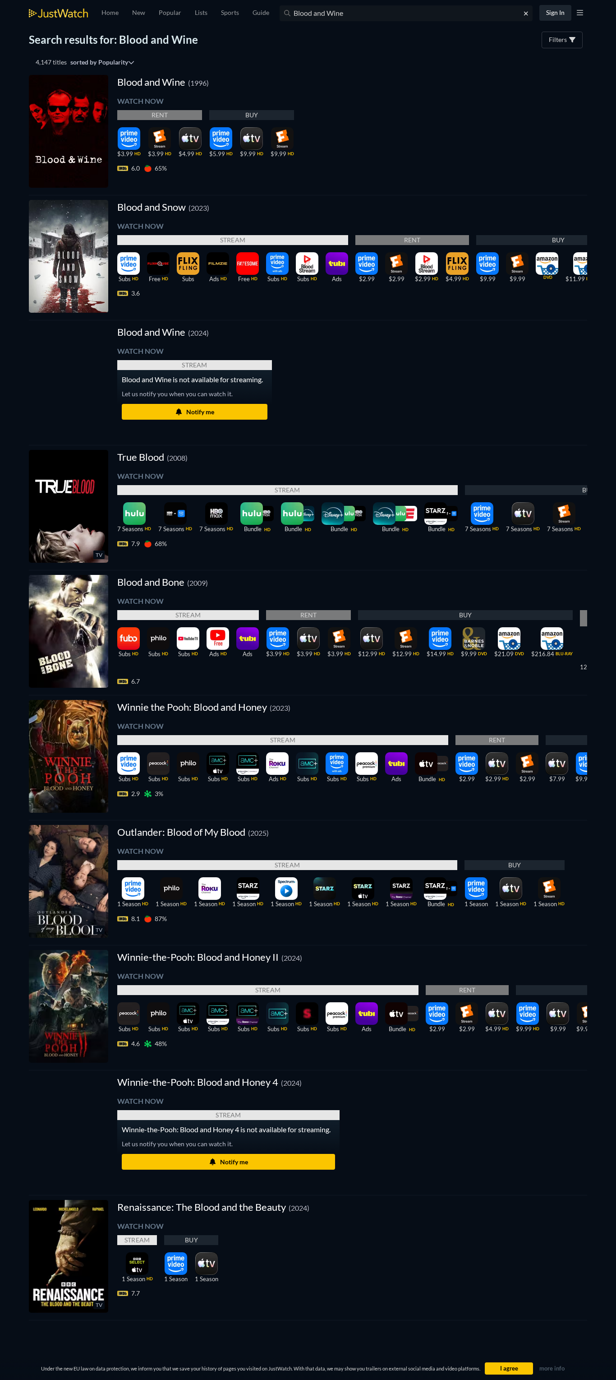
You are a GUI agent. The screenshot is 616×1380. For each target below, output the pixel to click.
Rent (160, 115)
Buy (251, 115)
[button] (163, 332)
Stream (232, 240)
